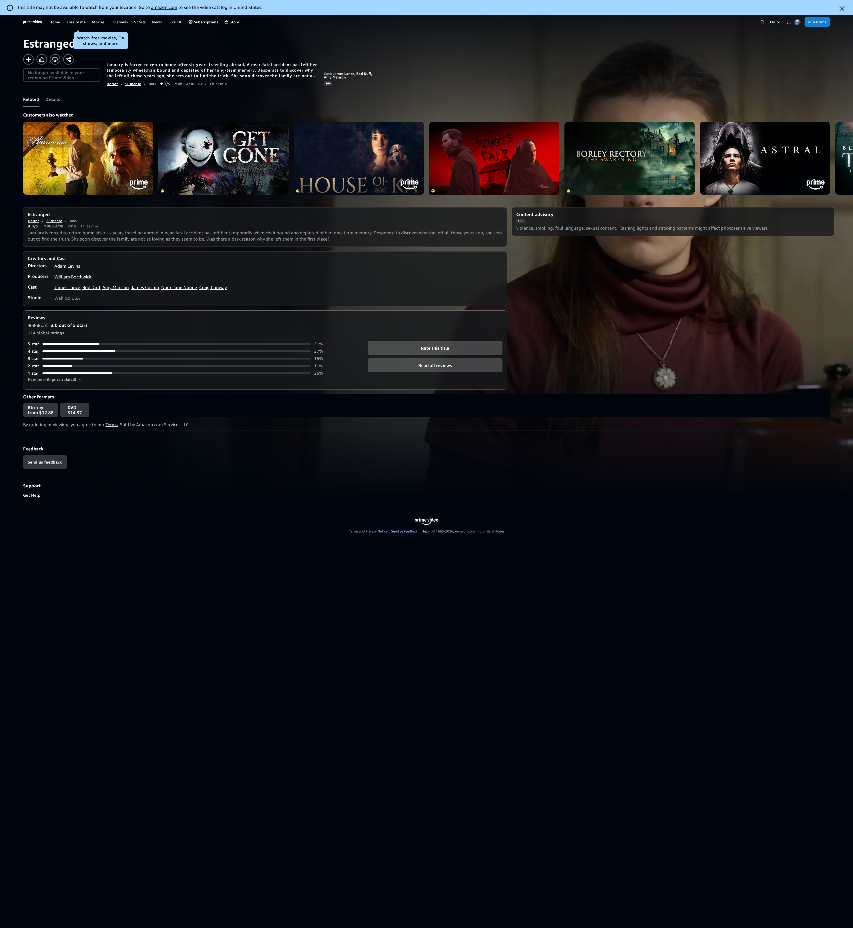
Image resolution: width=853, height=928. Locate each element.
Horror (112, 84)
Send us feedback (404, 531)
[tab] (31, 99)
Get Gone (223, 158)
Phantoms (88, 158)
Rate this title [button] (435, 348)
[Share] (68, 59)
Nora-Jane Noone (179, 287)
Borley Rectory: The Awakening (629, 158)
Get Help (31, 495)
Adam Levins (67, 266)
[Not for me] (55, 59)
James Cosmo (145, 287)
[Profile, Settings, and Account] (797, 22)
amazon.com (164, 7)
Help (425, 531)
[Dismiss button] (842, 8)
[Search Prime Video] (762, 22)
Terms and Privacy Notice (368, 531)
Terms (112, 424)
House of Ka (359, 158)
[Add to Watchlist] (28, 59)
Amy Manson (335, 77)
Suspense (133, 84)
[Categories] (789, 22)
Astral (765, 158)
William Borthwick (73, 276)
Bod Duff (363, 73)
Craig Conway (213, 287)
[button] (55, 379)
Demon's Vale (494, 158)
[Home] (32, 22)
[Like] (41, 59)
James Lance (343, 73)
